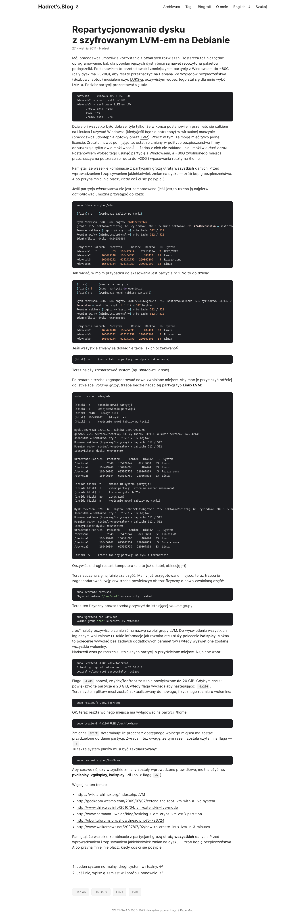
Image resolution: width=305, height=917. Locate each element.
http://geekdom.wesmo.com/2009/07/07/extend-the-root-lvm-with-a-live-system (146, 801)
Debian (80, 892)
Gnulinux (101, 892)
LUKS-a (136, 79)
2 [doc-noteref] (177, 347)
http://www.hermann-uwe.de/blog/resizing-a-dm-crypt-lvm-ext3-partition (139, 814)
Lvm (135, 892)
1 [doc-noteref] (133, 146)
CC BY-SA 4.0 (121, 910)
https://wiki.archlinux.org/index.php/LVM (111, 794)
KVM (144, 137)
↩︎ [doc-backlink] (161, 866)
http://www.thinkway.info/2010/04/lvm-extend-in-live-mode (127, 807)
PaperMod (186, 910)
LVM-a (77, 84)
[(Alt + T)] (77, 6)
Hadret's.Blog (55, 6)
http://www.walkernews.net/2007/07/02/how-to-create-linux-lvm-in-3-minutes (143, 827)
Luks (119, 892)
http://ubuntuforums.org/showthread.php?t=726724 (120, 820)
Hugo (173, 910)
